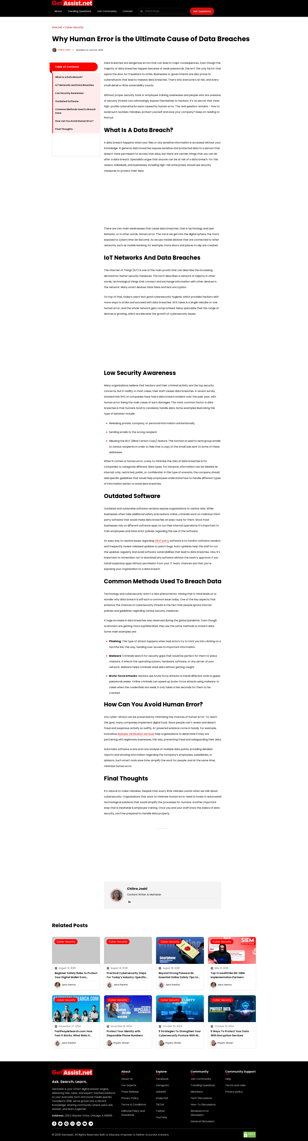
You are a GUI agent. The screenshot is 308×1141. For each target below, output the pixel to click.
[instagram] (72, 1123)
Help (228, 1079)
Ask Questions (202, 11)
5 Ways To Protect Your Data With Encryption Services (230, 1033)
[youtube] (84, 1123)
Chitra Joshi (64, 49)
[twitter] (60, 1123)
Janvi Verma (69, 984)
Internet (57, 27)
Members (197, 1092)
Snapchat (162, 1098)
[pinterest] (66, 1123)
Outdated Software (67, 101)
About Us (127, 1079)
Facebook (162, 1079)
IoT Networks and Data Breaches (74, 85)
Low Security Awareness (69, 93)
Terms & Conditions (133, 1104)
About (58, 11)
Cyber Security (74, 27)
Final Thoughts (64, 129)
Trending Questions (79, 11)
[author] (54, 49)
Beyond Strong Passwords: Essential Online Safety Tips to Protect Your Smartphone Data (179, 975)
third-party (162, 541)
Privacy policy (234, 1092)
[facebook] (54, 1123)
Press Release (130, 1092)
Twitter (160, 1111)
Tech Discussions (201, 1098)
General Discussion (202, 1121)
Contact (128, 11)
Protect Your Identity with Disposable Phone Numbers (125, 1033)
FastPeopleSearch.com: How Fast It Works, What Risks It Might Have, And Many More (73, 1033)
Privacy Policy (130, 1098)
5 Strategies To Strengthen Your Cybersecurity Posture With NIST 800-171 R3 (180, 1033)
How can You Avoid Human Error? (74, 121)
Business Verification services (136, 734)
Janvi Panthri (121, 984)
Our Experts (128, 1085)
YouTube (161, 1117)
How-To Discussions (203, 1104)
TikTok (160, 1104)
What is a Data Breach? (69, 77)
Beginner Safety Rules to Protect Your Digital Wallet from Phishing (76, 975)
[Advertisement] (76, 207)
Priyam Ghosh (121, 1043)
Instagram (162, 1085)
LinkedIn (161, 1092)
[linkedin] (129, 902)
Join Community (107, 11)
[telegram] (91, 1123)
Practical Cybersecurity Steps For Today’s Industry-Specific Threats (126, 975)
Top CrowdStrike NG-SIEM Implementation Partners (228, 975)
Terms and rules (235, 1085)
